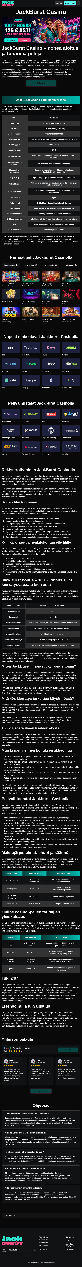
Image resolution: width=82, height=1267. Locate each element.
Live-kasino (29, 265)
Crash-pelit (49, 265)
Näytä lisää (41, 1091)
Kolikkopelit (69, 265)
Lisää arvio (68, 1049)
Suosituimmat (9, 265)
